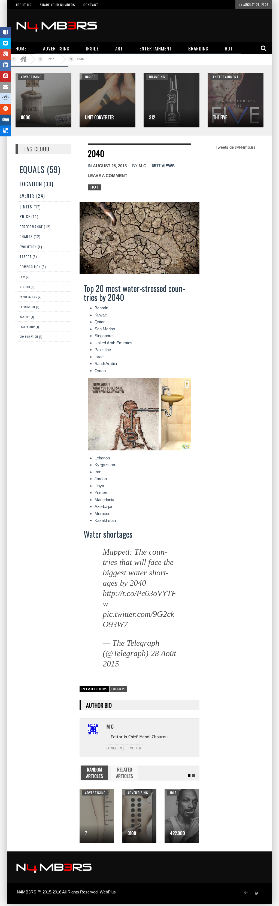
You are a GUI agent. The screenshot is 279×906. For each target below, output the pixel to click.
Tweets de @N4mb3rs (236, 147)
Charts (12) (30, 236)
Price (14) (29, 216)
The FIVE (220, 117)
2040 (80, 59)
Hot (94, 187)
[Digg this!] (5, 120)
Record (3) (27, 287)
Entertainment (226, 76)
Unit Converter (99, 117)
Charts (118, 689)
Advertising (31, 76)
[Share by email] (5, 87)
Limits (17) (30, 206)
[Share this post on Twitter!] (5, 43)
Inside (90, 76)
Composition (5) (33, 266)
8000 (26, 117)
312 (152, 117)
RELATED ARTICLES (124, 772)
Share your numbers (57, 4)
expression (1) (29, 307)
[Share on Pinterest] (5, 76)
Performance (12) (35, 226)
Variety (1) (27, 317)
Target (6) (28, 256)
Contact (90, 4)
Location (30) (36, 184)
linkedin (115, 748)
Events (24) (32, 195)
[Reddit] (5, 98)
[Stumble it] (5, 109)
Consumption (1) (31, 336)
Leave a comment (107, 175)
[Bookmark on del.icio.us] (5, 130)
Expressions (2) (30, 297)
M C (142, 165)
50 (172, 833)
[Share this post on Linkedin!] (5, 65)
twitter (134, 748)
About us (24, 4)
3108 (89, 833)
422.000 (135, 833)
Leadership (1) (29, 327)
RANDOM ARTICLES (94, 772)
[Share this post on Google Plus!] (5, 54)
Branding (157, 76)
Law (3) (24, 276)
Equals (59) (40, 169)
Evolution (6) (31, 246)
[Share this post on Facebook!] (5, 32)
